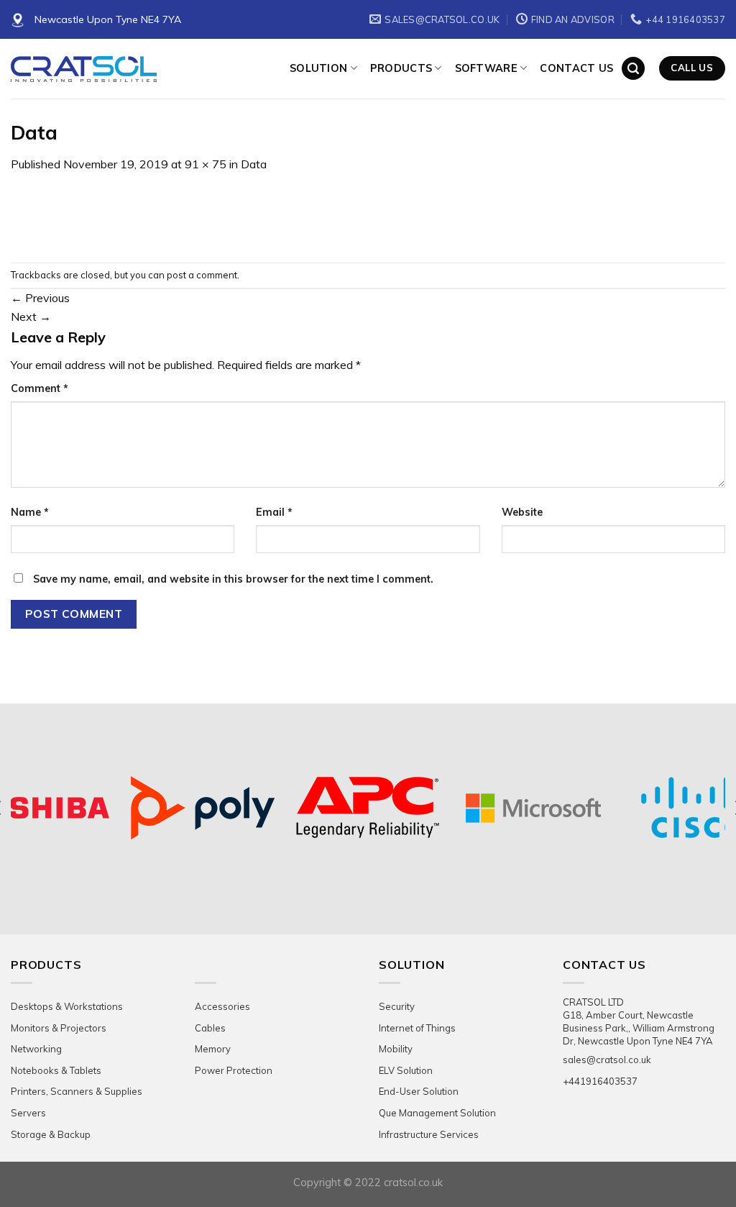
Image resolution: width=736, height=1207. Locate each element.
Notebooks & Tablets (56, 1070)
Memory (213, 1049)
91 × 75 (205, 164)
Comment (39, 388)
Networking (36, 1049)
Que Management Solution (437, 1113)
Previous (40, 298)
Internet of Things (417, 1028)
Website (522, 512)
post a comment (202, 275)
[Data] (43, 216)
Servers (28, 1113)
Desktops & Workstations (67, 1006)
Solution (318, 68)
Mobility (396, 1049)
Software (486, 68)
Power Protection (233, 1070)
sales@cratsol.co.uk (607, 1059)
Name (30, 512)
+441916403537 (600, 1081)
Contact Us (576, 68)
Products (401, 68)
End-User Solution (419, 1091)
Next (31, 316)
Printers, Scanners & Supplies (76, 1091)
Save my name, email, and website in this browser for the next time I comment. (233, 579)
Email (274, 512)
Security (397, 1006)
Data (254, 164)
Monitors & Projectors (58, 1028)
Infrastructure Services (429, 1134)
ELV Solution (406, 1070)
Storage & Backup (51, 1134)
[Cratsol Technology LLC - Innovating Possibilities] (139, 69)
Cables (210, 1028)
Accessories (222, 1006)
